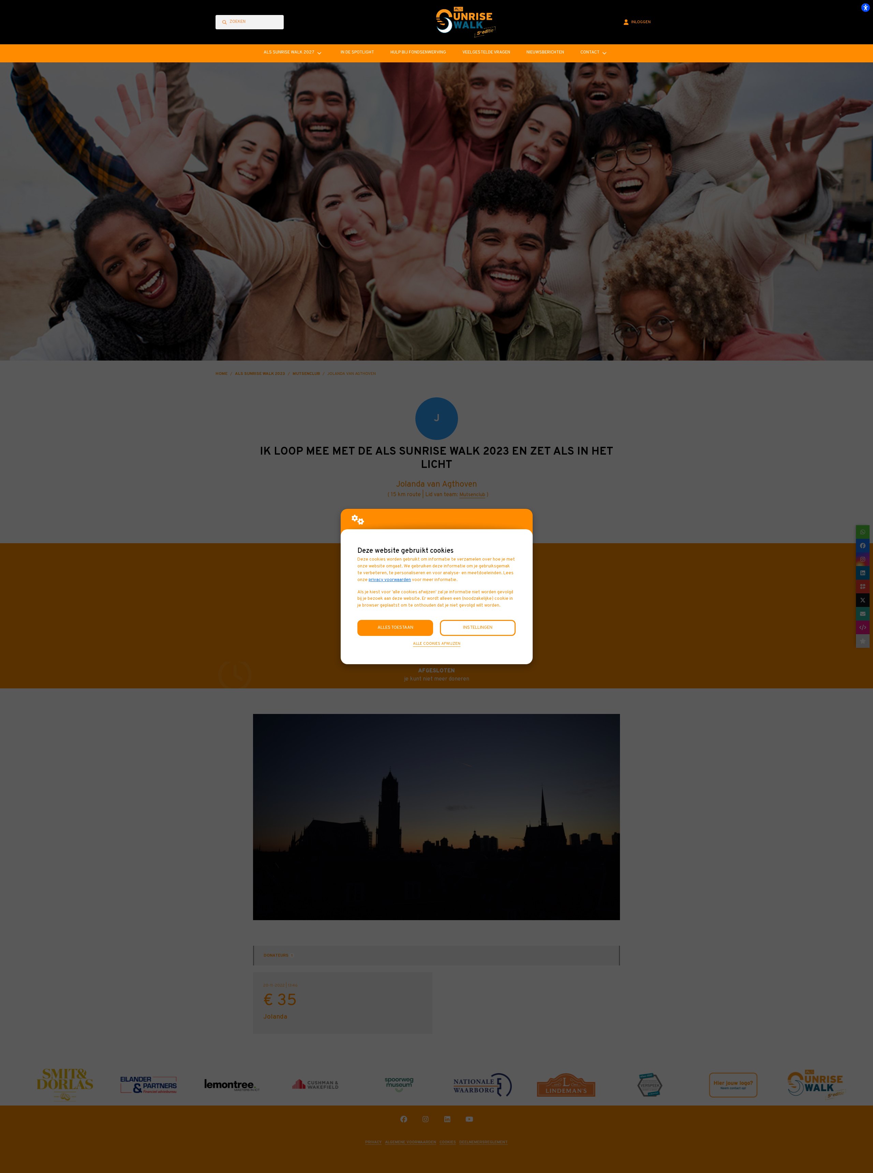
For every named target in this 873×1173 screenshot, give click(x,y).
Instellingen (477, 627)
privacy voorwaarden (390, 580)
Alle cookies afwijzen (436, 643)
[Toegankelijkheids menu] (865, 7)
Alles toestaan (395, 627)
